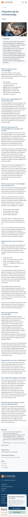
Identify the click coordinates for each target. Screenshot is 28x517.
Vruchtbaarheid (5, 496)
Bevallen (3, 500)
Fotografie (3, 488)
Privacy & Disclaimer (6, 512)
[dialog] (17, 505)
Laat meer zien (4, 445)
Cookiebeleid (4, 515)
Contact (3, 490)
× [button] (25, 495)
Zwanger (3, 498)
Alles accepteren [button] (17, 508)
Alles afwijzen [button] (17, 512)
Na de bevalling (5, 502)
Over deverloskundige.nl (7, 486)
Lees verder (16, 505)
